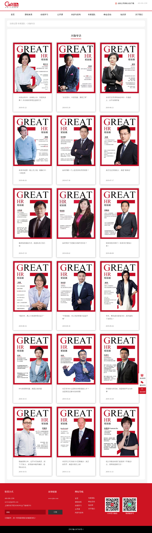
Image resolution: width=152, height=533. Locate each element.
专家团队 (91, 15)
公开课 (60, 15)
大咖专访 (31, 24)
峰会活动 (107, 15)
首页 (13, 15)
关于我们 (139, 15)
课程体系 (28, 15)
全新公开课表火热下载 (126, 3)
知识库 (123, 15)
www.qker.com (53, 498)
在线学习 (44, 15)
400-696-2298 (9, 498)
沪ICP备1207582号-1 (76, 529)
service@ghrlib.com (11, 502)
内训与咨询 (76, 15)
